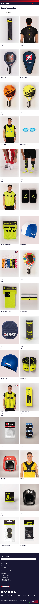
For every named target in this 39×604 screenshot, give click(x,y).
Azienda (2, 585)
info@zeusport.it (4, 577)
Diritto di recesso (4, 569)
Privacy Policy (4, 567)
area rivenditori (5, 586)
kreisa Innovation (25, 600)
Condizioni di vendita (5, 565)
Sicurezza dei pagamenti (6, 570)
